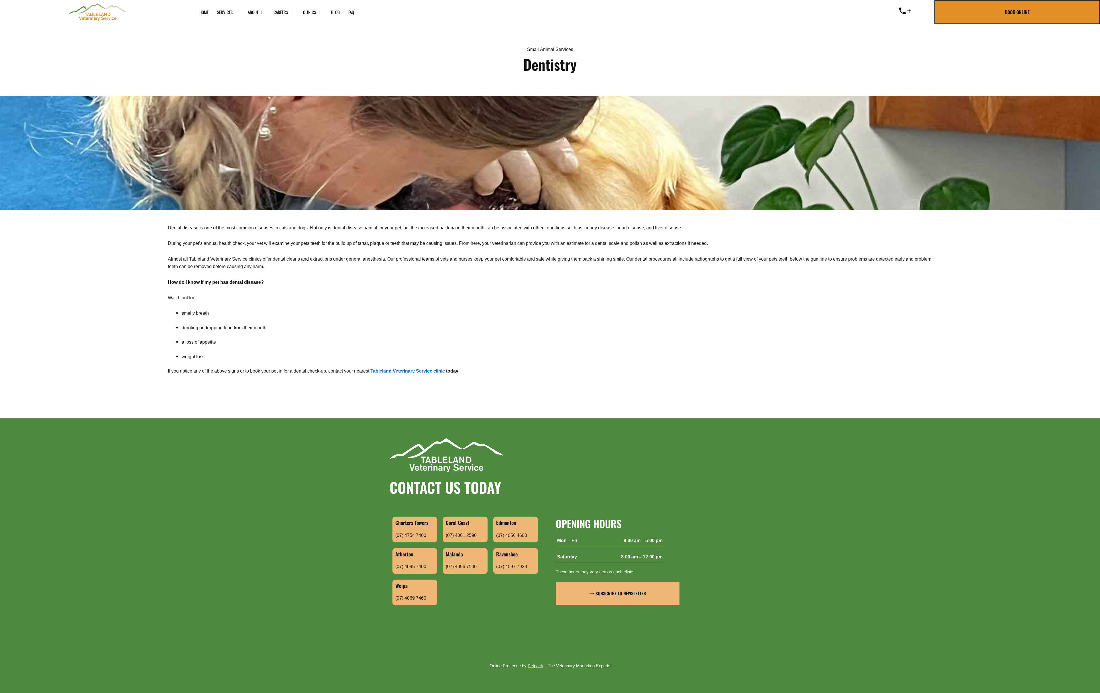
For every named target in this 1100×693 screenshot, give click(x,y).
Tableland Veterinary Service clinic (407, 371)
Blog (335, 12)
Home (204, 12)
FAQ (351, 12)
